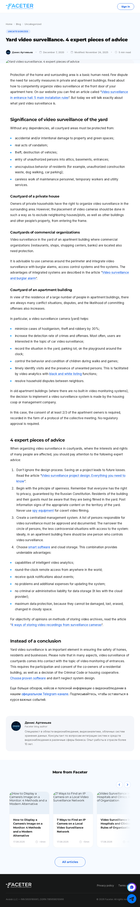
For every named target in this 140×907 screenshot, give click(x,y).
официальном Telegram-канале (45, 694)
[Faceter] (19, 6)
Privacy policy (105, 885)
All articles (70, 862)
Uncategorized (33, 24)
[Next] (127, 784)
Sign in (125, 6)
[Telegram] (131, 898)
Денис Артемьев (22, 52)
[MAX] (131, 887)
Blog (18, 24)
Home (9, 24)
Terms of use (126, 885)
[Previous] (119, 784)
